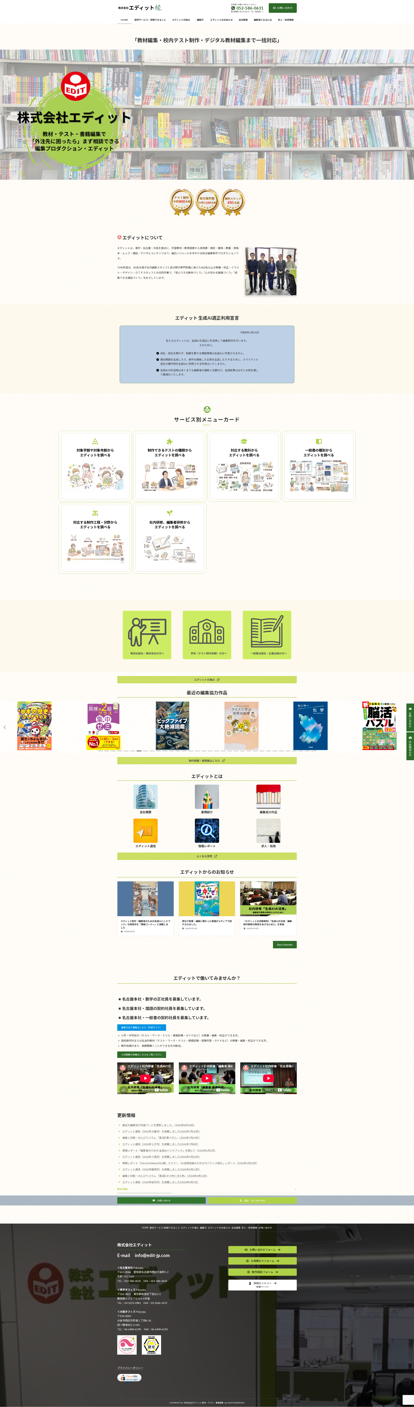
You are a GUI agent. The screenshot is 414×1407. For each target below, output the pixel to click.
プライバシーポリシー (130, 1367)
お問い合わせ (285, 7)
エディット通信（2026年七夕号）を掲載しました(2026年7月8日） (161, 1144)
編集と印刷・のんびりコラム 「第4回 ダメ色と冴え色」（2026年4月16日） (165, 1175)
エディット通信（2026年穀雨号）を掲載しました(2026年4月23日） (161, 1169)
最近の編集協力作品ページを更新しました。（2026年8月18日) (158, 1125)
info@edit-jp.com (152, 1255)
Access (139, 1267)
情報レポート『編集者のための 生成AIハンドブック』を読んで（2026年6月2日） (169, 1150)
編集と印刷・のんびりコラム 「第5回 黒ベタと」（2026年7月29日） (161, 1137)
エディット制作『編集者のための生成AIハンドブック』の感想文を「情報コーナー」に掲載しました (145, 924)
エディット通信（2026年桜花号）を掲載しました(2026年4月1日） (161, 1182)
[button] (207, 679)
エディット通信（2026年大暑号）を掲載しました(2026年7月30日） (161, 1131)
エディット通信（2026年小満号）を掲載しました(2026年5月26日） (161, 1156)
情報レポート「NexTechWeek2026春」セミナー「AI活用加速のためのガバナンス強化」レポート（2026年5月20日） (190, 1163)
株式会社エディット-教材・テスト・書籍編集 (203, 1403)
